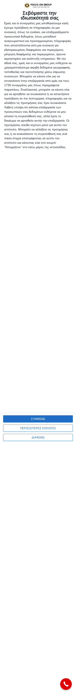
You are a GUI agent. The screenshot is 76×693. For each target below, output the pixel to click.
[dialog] (38, 346)
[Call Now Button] (66, 684)
